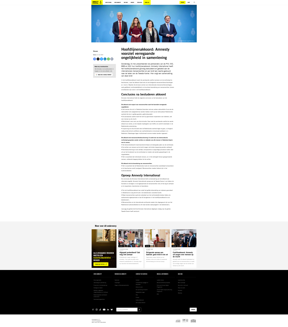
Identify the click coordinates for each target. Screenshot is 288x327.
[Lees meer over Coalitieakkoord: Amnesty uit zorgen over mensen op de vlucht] (184, 248)
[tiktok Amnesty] (100, 309)
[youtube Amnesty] (104, 309)
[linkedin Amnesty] (108, 309)
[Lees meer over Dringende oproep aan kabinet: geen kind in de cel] (157, 248)
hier (125, 209)
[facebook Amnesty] (93, 309)
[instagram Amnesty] (97, 309)
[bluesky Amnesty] (112, 309)
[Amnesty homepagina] (97, 2)
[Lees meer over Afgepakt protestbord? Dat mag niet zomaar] (130, 248)
